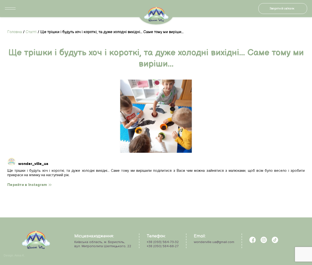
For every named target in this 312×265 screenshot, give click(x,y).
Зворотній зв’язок (282, 8)
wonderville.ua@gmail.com (214, 242)
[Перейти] (156, 116)
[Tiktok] (275, 242)
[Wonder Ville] (36, 247)
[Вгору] (16, 246)
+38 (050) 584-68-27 (163, 246)
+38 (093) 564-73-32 (163, 242)
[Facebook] (252, 242)
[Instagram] (264, 242)
